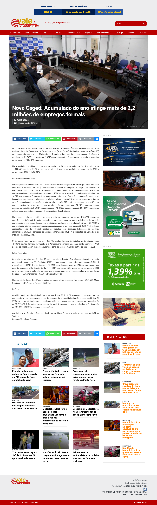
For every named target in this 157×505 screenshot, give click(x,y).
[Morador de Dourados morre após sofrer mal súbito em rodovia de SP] (25, 392)
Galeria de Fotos (74, 33)
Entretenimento (103, 33)
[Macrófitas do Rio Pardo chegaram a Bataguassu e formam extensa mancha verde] (56, 439)
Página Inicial (15, 33)
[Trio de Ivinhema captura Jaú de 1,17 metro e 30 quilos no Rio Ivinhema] (25, 439)
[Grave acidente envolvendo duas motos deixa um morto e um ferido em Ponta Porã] (86, 358)
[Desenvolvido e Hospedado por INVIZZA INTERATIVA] (140, 502)
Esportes (88, 33)
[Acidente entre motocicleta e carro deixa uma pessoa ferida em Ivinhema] (86, 439)
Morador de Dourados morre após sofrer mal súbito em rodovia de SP (24, 405)
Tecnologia (119, 33)
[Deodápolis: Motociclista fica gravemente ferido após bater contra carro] (86, 395)
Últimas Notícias (32, 33)
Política (131, 33)
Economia (143, 33)
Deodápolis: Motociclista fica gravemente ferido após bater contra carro (86, 412)
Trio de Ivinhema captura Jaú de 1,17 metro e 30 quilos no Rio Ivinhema (25, 455)
